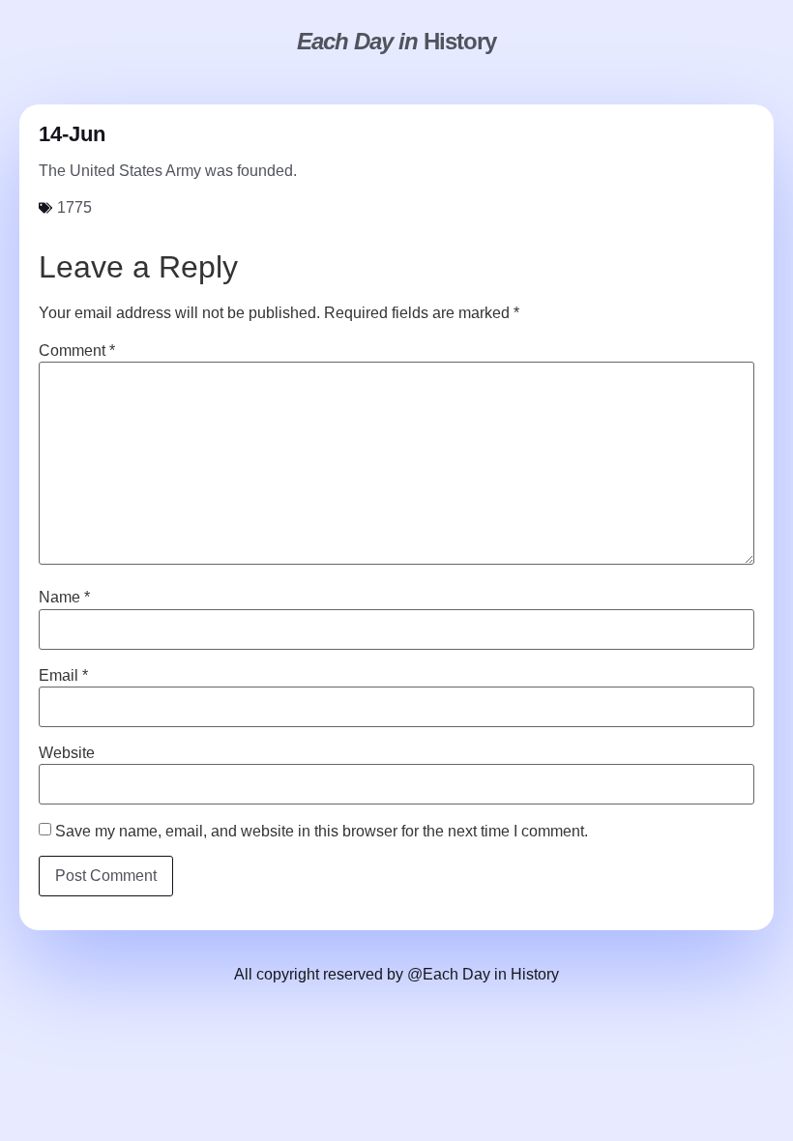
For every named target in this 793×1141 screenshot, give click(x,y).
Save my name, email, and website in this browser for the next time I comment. (321, 831)
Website (67, 753)
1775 (74, 207)
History (396, 41)
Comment (77, 351)
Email (63, 676)
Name (64, 597)
